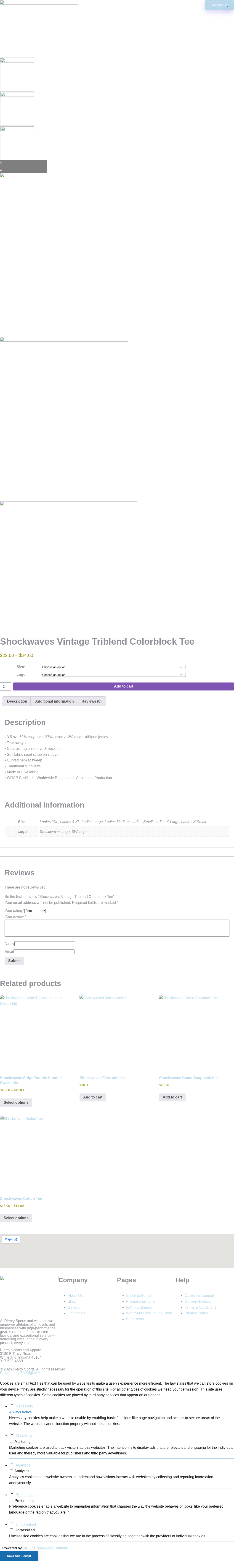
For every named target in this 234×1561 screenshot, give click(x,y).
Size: (21, 667)
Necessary (24, 1406)
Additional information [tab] (54, 701)
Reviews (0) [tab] (91, 701)
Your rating (14, 911)
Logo (21, 675)
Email (9, 952)
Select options (16, 1102)
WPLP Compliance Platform (45, 1548)
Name (9, 943)
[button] (117, 2)
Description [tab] (17, 701)
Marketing (24, 1436)
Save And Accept (19, 1556)
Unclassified (26, 1524)
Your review (15, 916)
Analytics (23, 1465)
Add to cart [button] (92, 1097)
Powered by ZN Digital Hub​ (22, 1373)
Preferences (25, 1495)
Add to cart (123, 686)
